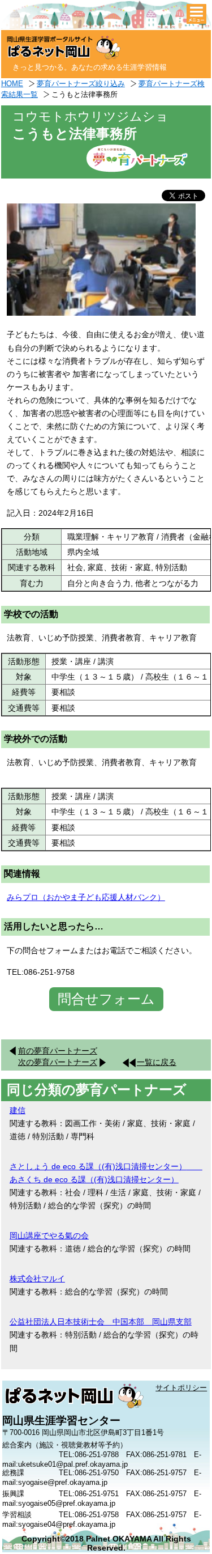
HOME (12, 83)
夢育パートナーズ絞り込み (81, 83)
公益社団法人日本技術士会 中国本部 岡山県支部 (101, 1321)
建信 (17, 1110)
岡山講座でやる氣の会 (49, 1235)
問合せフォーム (106, 999)
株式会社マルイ (37, 1278)
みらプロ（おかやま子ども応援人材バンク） (86, 897)
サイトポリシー (181, 1387)
